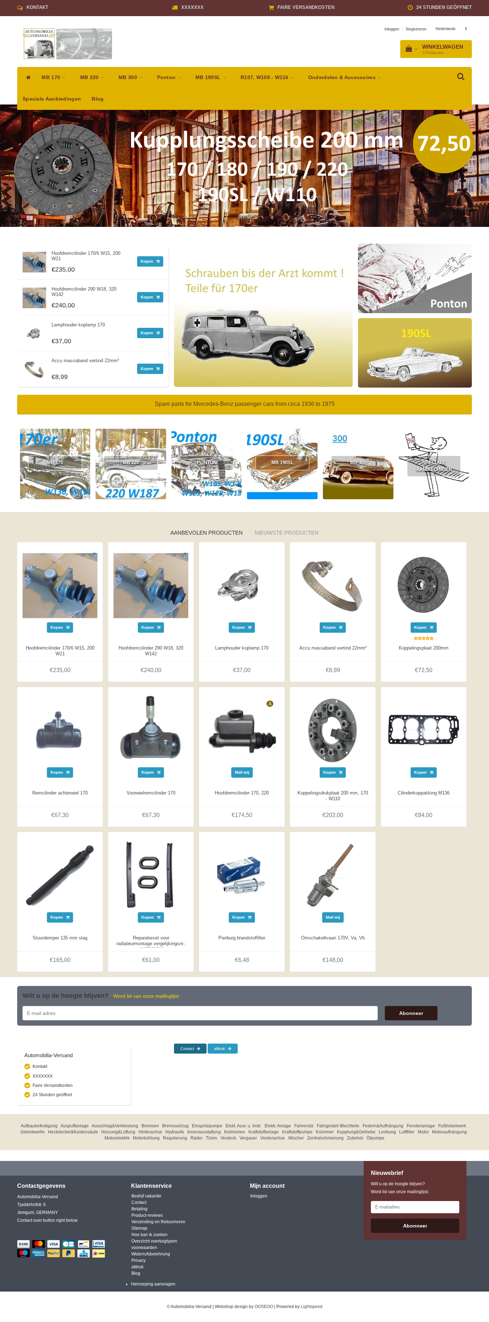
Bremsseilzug (175, 1125)
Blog (97, 99)
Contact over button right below (47, 1220)
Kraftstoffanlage (263, 1131)
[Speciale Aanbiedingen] (206, 515)
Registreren (416, 29)
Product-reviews (147, 1215)
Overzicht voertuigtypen (154, 1241)
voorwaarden (144, 1247)
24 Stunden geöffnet (444, 7)
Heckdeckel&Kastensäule (73, 1131)
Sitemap (139, 1228)
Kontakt (37, 7)
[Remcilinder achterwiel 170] (60, 729)
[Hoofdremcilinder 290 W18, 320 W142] (34, 295)
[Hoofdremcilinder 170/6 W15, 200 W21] (34, 260)
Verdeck (228, 1138)
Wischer (296, 1138)
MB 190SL (208, 77)
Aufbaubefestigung (39, 1125)
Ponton (167, 77)
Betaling (139, 1208)
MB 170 (52, 77)
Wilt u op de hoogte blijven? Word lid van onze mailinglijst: (400, 1187)
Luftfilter (407, 1131)
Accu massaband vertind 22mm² (85, 360)
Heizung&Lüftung (118, 1131)
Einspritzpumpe (207, 1125)
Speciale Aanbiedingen (52, 99)
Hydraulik (174, 1131)
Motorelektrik (117, 1138)
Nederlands (446, 28)
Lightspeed (312, 1306)
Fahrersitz (304, 1125)
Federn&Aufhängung (383, 1125)
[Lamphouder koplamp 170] (34, 331)
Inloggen (391, 29)
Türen (211, 1138)
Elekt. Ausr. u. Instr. (243, 1125)
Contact (187, 1048)
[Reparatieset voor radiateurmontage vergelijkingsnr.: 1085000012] (150, 874)
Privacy (138, 1260)
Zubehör (355, 1138)
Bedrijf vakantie (146, 1196)
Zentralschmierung (325, 1138)
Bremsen (150, 1125)
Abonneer (411, 1013)
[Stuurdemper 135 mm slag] (60, 874)
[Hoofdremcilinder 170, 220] (241, 729)
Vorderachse (272, 1138)
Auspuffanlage (74, 1125)
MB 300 (128, 77)
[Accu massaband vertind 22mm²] (34, 367)
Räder (196, 1138)
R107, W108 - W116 (265, 77)
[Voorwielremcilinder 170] (150, 729)
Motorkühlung (146, 1138)
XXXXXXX (192, 7)
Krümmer (325, 1131)
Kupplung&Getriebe (356, 1131)
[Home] (26, 77)
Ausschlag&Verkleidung (115, 1125)
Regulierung (175, 1138)
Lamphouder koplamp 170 (78, 324)
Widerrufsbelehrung (150, 1254)
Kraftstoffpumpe (297, 1131)
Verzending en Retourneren (158, 1221)
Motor (423, 1131)
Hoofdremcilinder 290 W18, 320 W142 (84, 291)
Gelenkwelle (32, 1131)
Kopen (147, 261)
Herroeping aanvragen (153, 1284)
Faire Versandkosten (305, 7)
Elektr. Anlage (278, 1125)
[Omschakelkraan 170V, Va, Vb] (332, 874)
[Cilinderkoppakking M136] (423, 729)
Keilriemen (234, 1131)
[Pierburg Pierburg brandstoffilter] (241, 874)
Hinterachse (150, 1131)
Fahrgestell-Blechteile (338, 1125)
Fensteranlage (421, 1125)
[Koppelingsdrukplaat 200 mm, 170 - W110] (332, 729)
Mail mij (242, 772)
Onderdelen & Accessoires (342, 77)
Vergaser (248, 1138)
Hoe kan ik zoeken (149, 1234)
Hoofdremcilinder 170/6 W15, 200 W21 (86, 256)
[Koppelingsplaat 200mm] (423, 584)
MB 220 (90, 77)
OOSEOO (264, 1306)
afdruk (220, 1048)
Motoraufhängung (449, 1131)
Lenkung (387, 1131)
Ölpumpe (375, 1138)
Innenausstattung (204, 1131)
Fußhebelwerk (452, 1125)
